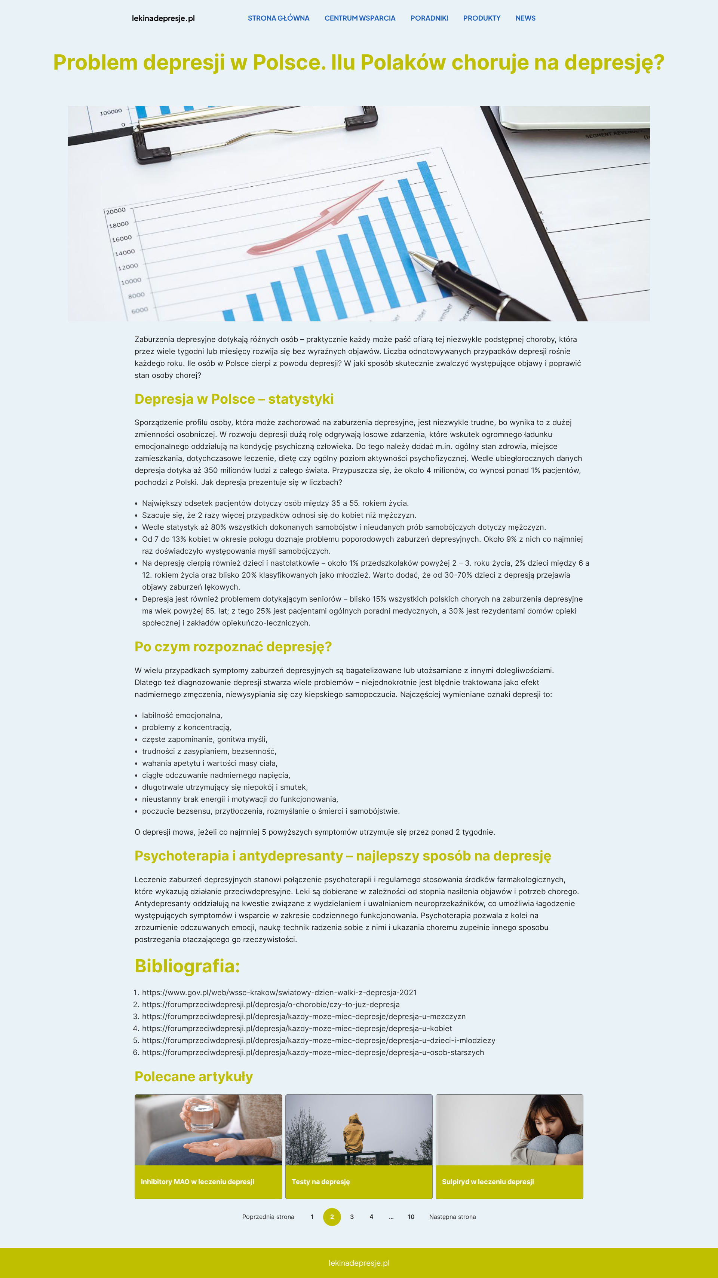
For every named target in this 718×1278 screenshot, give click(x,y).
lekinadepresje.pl (163, 17)
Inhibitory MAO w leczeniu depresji (197, 1182)
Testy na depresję (321, 1182)
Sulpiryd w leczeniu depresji (488, 1182)
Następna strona (452, 1216)
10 (411, 1216)
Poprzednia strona (268, 1216)
